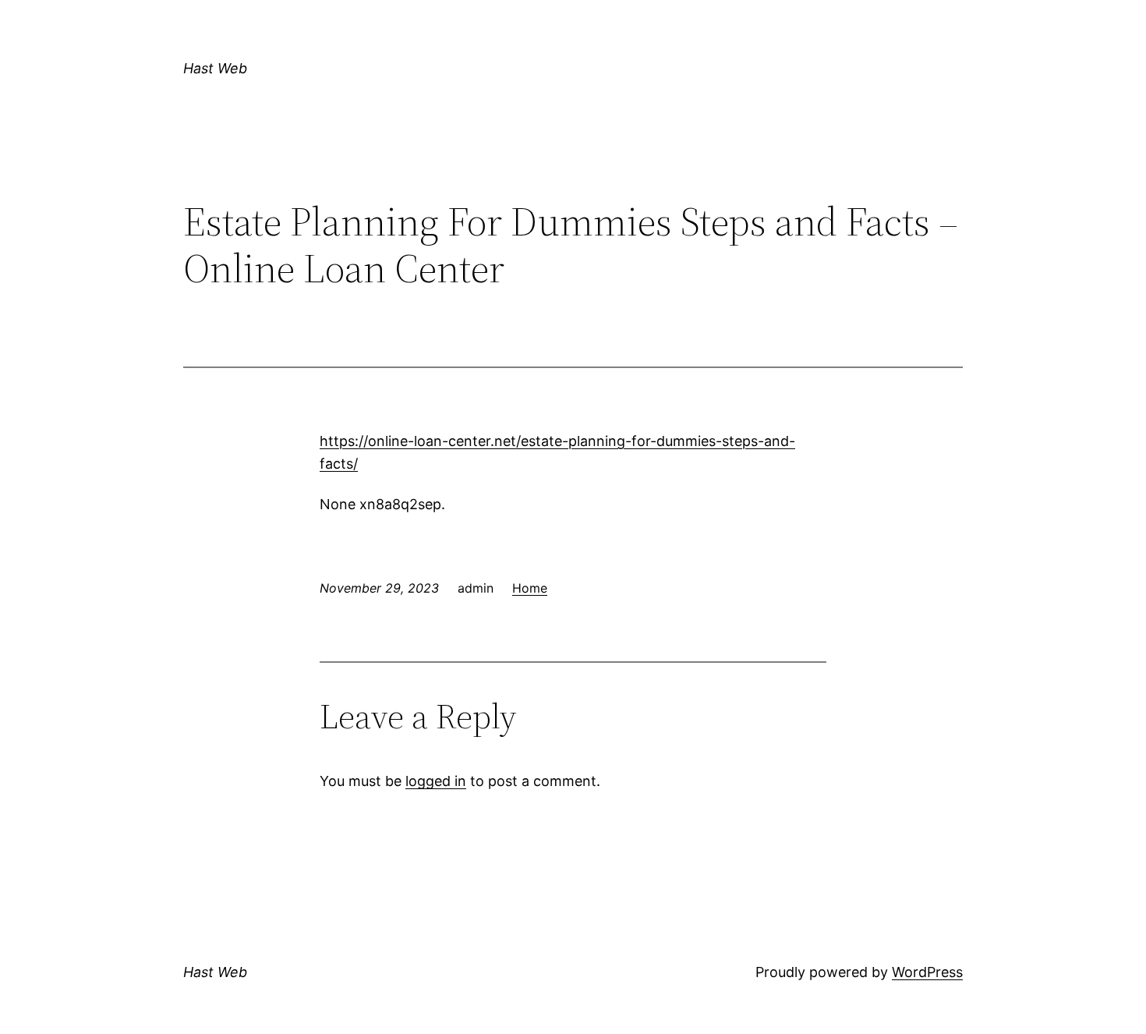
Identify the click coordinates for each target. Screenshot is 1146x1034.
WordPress (927, 972)
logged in (435, 781)
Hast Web (215, 68)
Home (529, 588)
